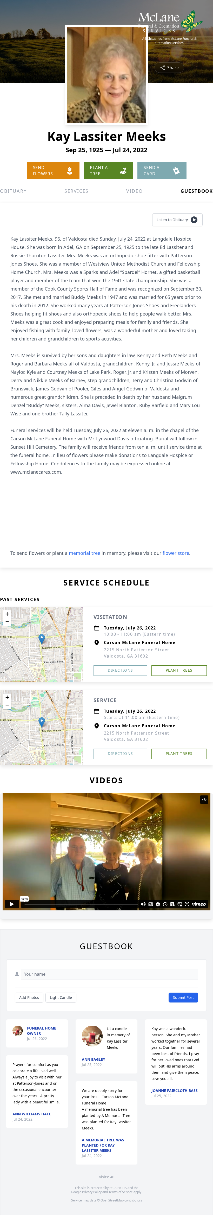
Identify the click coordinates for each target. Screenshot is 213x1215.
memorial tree (84, 553)
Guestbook (197, 191)
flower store (176, 553)
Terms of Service (121, 1192)
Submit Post (183, 997)
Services (76, 191)
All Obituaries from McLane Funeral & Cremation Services (169, 41)
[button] (41, 639)
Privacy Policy (92, 1192)
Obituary (13, 191)
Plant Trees (179, 670)
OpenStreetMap (112, 1200)
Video (134, 191)
